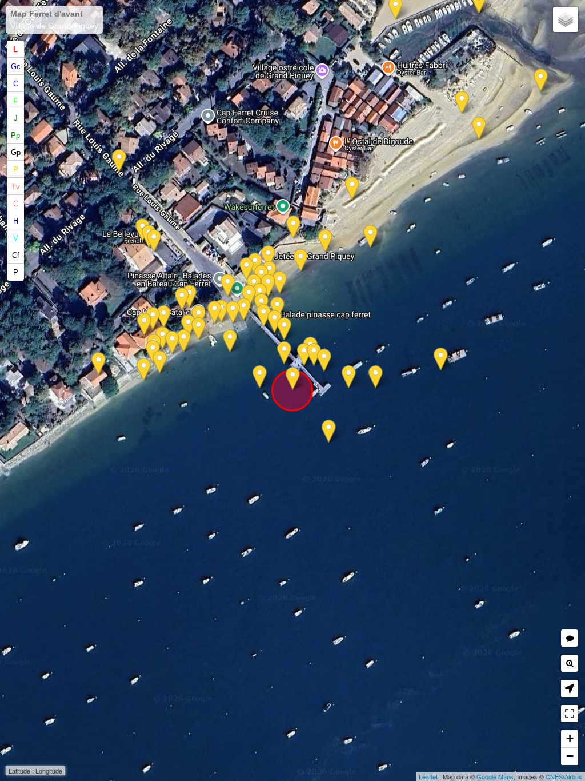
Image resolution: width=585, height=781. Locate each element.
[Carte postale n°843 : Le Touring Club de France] (233, 312)
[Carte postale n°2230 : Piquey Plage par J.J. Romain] (479, 128)
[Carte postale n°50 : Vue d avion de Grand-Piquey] (277, 308)
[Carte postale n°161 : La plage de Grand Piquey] (301, 260)
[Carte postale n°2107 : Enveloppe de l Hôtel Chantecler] (164, 317)
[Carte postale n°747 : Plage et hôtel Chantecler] (184, 341)
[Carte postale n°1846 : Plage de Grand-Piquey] (370, 236)
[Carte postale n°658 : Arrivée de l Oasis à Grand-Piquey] (274, 321)
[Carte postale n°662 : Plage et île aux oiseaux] (269, 272)
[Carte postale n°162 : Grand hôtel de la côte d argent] (182, 299)
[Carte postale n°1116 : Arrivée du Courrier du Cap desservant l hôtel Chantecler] (214, 312)
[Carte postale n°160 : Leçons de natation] (249, 296)
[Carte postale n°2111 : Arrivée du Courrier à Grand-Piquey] (314, 354)
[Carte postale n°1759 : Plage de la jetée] (325, 241)
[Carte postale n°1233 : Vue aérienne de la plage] (230, 341)
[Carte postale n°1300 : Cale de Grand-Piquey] (228, 285)
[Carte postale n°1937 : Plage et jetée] (375, 377)
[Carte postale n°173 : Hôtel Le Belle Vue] (154, 241)
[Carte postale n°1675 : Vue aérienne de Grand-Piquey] (329, 431)
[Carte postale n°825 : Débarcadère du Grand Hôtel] (284, 329)
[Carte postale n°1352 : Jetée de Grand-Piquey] (441, 359)
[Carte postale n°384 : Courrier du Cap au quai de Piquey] (324, 360)
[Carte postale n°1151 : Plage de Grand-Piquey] (541, 80)
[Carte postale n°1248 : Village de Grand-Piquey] (462, 102)
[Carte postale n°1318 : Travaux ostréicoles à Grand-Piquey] (293, 227)
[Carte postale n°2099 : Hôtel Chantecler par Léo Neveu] (172, 342)
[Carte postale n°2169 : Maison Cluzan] (98, 364)
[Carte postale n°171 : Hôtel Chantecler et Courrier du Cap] (160, 362)
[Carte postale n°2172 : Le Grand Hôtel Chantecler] (144, 369)
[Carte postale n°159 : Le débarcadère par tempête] (244, 309)
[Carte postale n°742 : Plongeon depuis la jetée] (284, 353)
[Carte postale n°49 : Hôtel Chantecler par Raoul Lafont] (153, 318)
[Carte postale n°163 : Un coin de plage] (268, 257)
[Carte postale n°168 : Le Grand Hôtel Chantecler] (198, 329)
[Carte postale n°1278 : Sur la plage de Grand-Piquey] (188, 326)
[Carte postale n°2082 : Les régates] (162, 338)
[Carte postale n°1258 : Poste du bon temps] (280, 282)
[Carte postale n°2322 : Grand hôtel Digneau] (189, 296)
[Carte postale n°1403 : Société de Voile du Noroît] (349, 377)
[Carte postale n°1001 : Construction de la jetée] (293, 378)
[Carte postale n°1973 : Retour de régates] (268, 285)
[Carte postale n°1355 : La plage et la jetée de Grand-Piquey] (246, 269)
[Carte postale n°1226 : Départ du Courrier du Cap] (264, 316)
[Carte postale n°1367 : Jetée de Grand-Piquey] (260, 377)
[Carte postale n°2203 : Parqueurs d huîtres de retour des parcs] (352, 188)
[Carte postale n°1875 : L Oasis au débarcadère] (304, 354)
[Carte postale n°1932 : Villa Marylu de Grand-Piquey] (119, 161)
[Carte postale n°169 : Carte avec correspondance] (144, 324)
